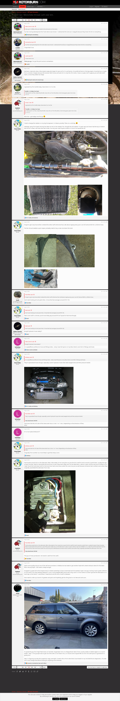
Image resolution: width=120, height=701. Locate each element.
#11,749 (105, 291)
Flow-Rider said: (29, 294)
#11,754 (105, 410)
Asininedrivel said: (29, 42)
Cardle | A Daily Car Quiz (32, 91)
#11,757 (105, 460)
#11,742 (105, 39)
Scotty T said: (28, 102)
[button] (18, 6)
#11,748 (105, 222)
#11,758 (105, 539)
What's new (30, 6)
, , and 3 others (37, 663)
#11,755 (105, 429)
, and (35, 80)
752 (40, 20)
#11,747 (105, 120)
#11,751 (105, 322)
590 (35, 20)
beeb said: (27, 310)
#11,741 (105, 23)
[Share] (102, 23)
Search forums (21, 9)
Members (40, 6)
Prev (15, 20)
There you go (28, 61)
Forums (22, 6)
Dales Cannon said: (29, 26)
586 (23, 20)
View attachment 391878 (31, 420)
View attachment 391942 (31, 551)
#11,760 (105, 584)
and (33, 34)
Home (14, 6)
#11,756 (105, 442)
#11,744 (105, 68)
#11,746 (105, 99)
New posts (14, 9)
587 (26, 20)
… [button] (37, 20)
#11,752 (105, 338)
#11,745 (105, 84)
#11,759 (105, 563)
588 (29, 20)
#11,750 (105, 307)
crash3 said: (28, 56)
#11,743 (105, 52)
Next (44, 20)
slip (14, 17)
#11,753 (105, 354)
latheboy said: (28, 357)
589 (32, 20)
